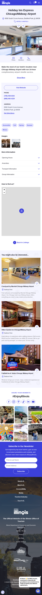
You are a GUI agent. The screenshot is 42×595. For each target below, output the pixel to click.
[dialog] (2, 592)
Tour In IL (21, 501)
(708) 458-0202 (9, 96)
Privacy (21, 534)
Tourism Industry (21, 497)
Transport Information (9, 169)
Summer (29, 125)
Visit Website (21, 88)
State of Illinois (21, 531)
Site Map (21, 538)
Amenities (5, 163)
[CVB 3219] (6, 143)
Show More (21, 78)
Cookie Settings (21, 541)
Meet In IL (21, 485)
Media (21, 493)
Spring (21, 125)
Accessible (6, 125)
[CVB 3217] (16, 143)
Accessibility (21, 489)
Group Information (8, 174)
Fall (14, 125)
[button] (21, 211)
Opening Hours (7, 158)
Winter (5, 130)
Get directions (9, 113)
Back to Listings (23, 242)
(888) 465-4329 (9, 98)
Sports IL (21, 481)
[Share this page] (23, 26)
